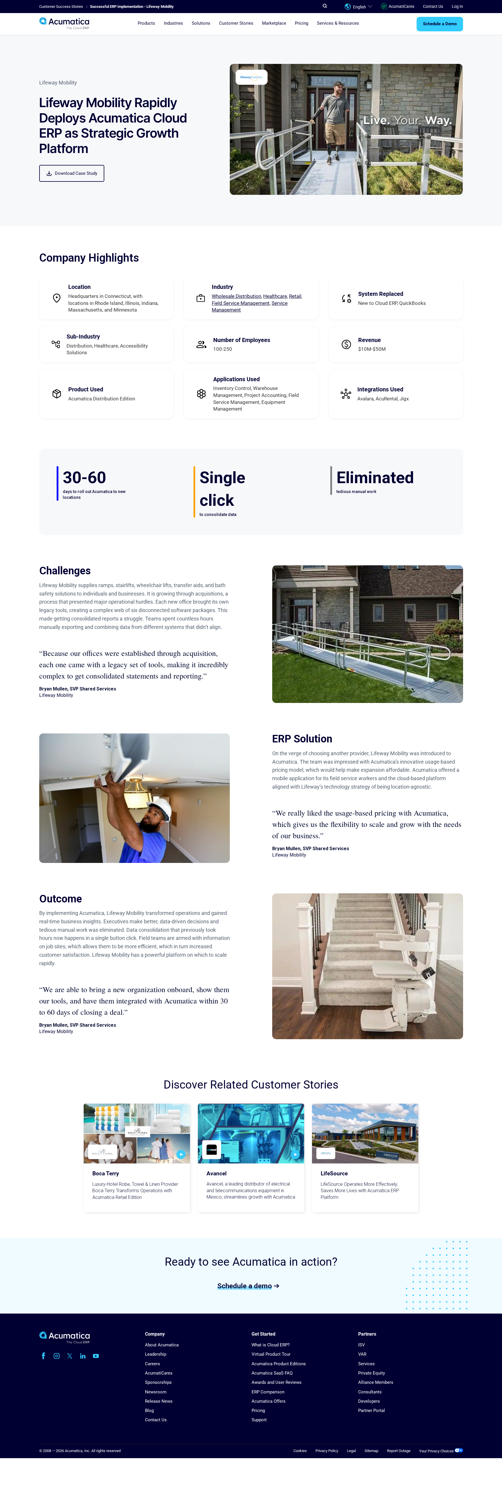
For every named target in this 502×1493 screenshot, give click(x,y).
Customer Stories (236, 23)
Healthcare (275, 296)
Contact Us (433, 6)
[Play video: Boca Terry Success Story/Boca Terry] (181, 1154)
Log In (457, 6)
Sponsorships (158, 1382)
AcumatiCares (401, 6)
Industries (173, 23)
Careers (152, 1363)
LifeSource (334, 1173)
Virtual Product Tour (271, 1354)
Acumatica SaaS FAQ (272, 1373)
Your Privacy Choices (437, 1451)
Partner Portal (371, 1410)
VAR (362, 1354)
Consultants (370, 1392)
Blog (149, 1410)
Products (146, 23)
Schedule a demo (244, 1286)
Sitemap (371, 1451)
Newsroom (155, 1392)
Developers (369, 1401)
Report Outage (398, 1451)
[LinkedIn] (82, 1356)
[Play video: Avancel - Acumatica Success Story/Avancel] (295, 1154)
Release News (159, 1401)
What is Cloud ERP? (271, 1345)
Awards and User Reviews (277, 1382)
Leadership (155, 1354)
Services (366, 1363)
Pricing (301, 23)
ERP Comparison (268, 1392)
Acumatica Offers (269, 1401)
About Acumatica (162, 1345)
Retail (295, 296)
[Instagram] (56, 1356)
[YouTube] (96, 1356)
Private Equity (371, 1373)
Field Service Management (241, 303)
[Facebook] (43, 1356)
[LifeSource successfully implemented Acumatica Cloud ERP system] (365, 1133)
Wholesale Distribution (236, 296)
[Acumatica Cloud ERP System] (64, 1342)
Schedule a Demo (440, 24)
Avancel (217, 1173)
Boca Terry (105, 1173)
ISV (361, 1345)
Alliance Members (375, 1382)
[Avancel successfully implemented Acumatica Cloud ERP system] (251, 1133)
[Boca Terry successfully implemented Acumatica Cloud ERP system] (137, 1133)
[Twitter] (69, 1356)
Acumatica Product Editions (279, 1363)
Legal (351, 1451)
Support (259, 1419)
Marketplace (274, 23)
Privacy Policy (326, 1451)
